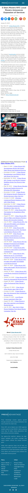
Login (15, 478)
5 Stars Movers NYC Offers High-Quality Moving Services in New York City (15, 267)
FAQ (2, 472)
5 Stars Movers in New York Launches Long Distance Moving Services (14, 303)
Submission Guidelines (17, 471)
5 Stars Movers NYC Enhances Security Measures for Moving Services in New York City (14, 194)
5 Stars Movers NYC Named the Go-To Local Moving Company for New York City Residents (15, 255)
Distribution (4, 470)
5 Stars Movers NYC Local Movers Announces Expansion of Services (15, 273)
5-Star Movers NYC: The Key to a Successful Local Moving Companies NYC (15, 249)
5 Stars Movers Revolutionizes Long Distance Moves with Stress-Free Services (14, 174)
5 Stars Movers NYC (14, 26)
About (3, 468)
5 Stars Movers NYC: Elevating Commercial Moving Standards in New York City (14, 206)
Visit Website (14, 362)
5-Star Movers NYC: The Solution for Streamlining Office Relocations (15, 212)
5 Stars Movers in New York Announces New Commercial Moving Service (15, 293)
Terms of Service (19, 464)
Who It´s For (5, 464)
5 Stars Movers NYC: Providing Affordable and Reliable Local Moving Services (15, 261)
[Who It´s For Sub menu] (10, 464)
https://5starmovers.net (12, 94)
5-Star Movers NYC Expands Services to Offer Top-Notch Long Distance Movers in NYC (15, 229)
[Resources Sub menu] (9, 474)
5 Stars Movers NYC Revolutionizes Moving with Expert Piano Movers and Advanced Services (15, 168)
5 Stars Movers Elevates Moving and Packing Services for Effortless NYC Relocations (15, 188)
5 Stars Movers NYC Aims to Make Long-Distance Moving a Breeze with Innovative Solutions (15, 218)
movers (3, 60)
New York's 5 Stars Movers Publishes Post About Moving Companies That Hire (15, 309)
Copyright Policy (19, 466)
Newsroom (17, 476)
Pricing (3, 466)
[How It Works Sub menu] (10, 462)
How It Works (5, 462)
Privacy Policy (18, 462)
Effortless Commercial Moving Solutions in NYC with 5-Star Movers (14, 200)
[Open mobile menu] (23, 3)
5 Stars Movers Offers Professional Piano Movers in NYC (14, 283)
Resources (4, 474)
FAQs (15, 468)
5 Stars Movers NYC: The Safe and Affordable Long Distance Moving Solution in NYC (15, 223)
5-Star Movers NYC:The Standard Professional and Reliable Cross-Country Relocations (15, 243)
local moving (12, 54)
